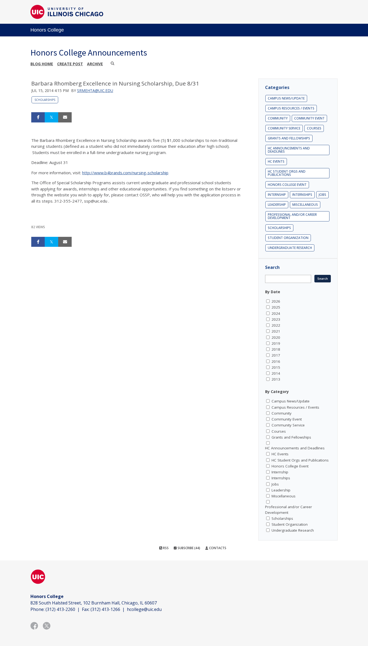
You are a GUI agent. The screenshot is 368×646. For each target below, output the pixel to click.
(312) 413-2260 (60, 609)
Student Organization (288, 237)
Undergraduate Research (290, 247)
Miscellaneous (305, 204)
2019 (276, 343)
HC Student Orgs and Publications (286, 173)
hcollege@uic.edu (144, 609)
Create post (70, 63)
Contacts (217, 548)
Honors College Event (287, 184)
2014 (276, 373)
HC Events (276, 161)
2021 (276, 331)
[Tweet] (51, 117)
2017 (276, 355)
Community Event (309, 118)
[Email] (65, 117)
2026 (276, 301)
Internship (277, 194)
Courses (314, 128)
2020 (276, 337)
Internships (302, 194)
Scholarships (44, 100)
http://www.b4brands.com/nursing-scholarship (125, 172)
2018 (276, 349)
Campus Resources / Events (291, 108)
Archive (95, 63)
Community (278, 118)
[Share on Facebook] (38, 117)
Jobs (322, 194)
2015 (276, 367)
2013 (276, 379)
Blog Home (41, 63)
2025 (276, 307)
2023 (276, 319)
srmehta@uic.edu (95, 90)
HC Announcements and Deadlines (289, 150)
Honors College (47, 30)
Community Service (284, 128)
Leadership (277, 204)
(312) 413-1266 (105, 609)
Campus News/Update (286, 98)
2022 (276, 325)
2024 (276, 313)
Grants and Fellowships (289, 138)
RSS (165, 548)
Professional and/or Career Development (292, 216)
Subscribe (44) (188, 548)
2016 (276, 361)
